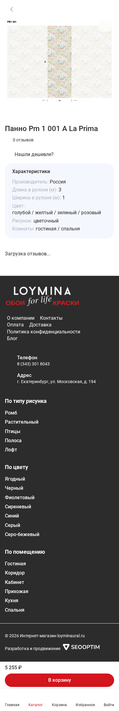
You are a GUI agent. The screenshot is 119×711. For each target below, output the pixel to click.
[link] (11, 9)
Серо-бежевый (22, 534)
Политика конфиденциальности (43, 332)
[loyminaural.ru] (42, 297)
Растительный (21, 422)
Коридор (15, 573)
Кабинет (14, 582)
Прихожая (16, 591)
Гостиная (15, 564)
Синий (12, 516)
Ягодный (15, 479)
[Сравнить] (105, 25)
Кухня (11, 600)
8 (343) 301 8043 (33, 363)
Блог (12, 338)
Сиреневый (18, 507)
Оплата (15, 325)
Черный (14, 488)
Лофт (11, 450)
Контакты (51, 318)
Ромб (11, 413)
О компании (20, 318)
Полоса (13, 440)
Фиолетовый (19, 497)
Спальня (14, 610)
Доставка (40, 325)
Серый (12, 525)
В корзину (59, 680)
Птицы (12, 431)
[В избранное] (105, 9)
